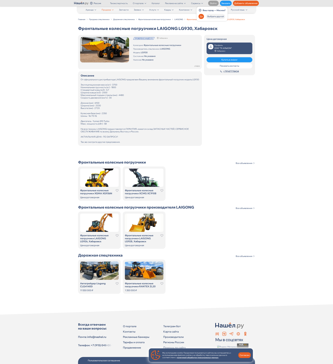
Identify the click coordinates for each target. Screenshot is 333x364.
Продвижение (132, 347)
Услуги (152, 9)
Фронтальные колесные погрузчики (154, 19)
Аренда (90, 9)
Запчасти (124, 9)
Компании (184, 9)
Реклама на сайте (174, 3)
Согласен (244, 355)
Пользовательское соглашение (104, 360)
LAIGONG (178, 19)
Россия (97, 3)
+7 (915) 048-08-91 (103, 345)
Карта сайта (171, 331)
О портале (138, 3)
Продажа (106, 9)
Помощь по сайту (174, 347)
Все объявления (244, 163)
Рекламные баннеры (136, 337)
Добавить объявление (246, 3)
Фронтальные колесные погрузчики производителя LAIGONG (136, 207)
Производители (173, 337)
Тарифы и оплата (134, 342)
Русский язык (238, 9)
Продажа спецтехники (99, 19)
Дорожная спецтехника (124, 19)
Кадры (167, 9)
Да (201, 16)
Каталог (156, 3)
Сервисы (195, 3)
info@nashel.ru (96, 337)
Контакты (129, 331)
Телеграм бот (172, 326)
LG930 (144, 52)
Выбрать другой (215, 16)
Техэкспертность (119, 3)
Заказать (225, 3)
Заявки (137, 9)
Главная (81, 19)
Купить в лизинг (229, 59)
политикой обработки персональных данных (197, 357)
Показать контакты (229, 66)
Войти (213, 3)
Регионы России (173, 342)
